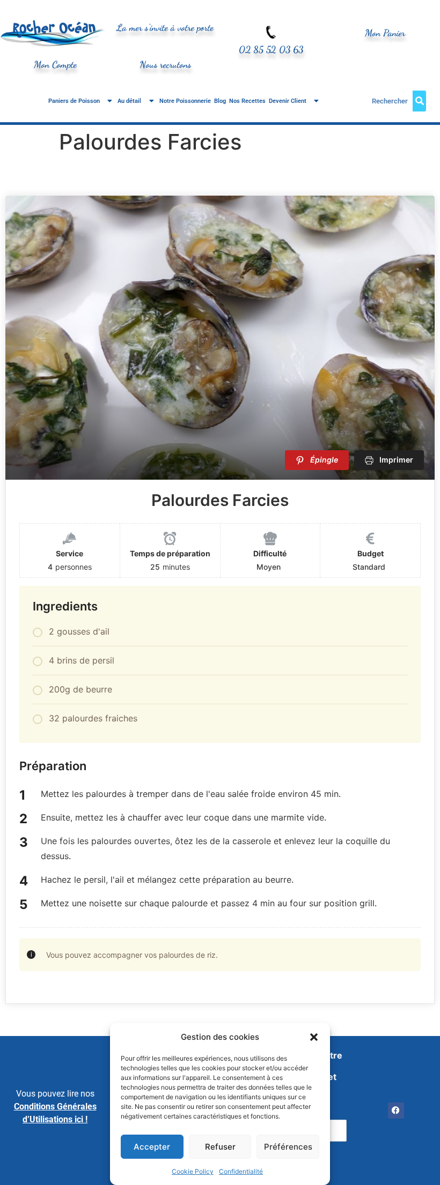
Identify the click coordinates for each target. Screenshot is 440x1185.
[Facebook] (396, 1110)
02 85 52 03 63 (271, 49)
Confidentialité (241, 1171)
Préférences (288, 1147)
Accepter (152, 1147)
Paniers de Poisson (74, 101)
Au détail (129, 101)
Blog (220, 101)
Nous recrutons (165, 64)
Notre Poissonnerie (185, 101)
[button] (314, 1037)
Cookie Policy (193, 1171)
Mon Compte (55, 64)
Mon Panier (385, 33)
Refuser (220, 1147)
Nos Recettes (247, 101)
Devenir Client (287, 101)
